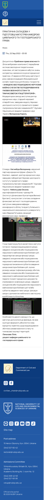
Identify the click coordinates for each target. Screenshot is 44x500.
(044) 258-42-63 (11, 476)
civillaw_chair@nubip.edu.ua (16, 390)
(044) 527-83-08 (11, 478)
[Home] (5, 5)
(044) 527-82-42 (11, 447)
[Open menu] (39, 22)
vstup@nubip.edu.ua (13, 483)
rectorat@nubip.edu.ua (13, 452)
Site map (8, 430)
